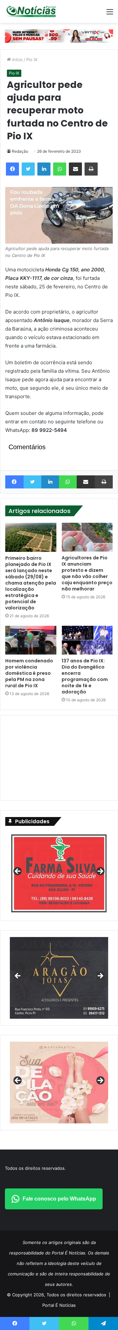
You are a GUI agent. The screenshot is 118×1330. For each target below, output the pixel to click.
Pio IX (31, 59)
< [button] (18, 872)
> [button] (100, 872)
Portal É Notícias (59, 1305)
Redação (20, 151)
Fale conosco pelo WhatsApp (59, 1199)
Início (17, 59)
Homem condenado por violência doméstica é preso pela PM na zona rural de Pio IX (29, 673)
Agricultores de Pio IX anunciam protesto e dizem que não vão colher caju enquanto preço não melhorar (87, 573)
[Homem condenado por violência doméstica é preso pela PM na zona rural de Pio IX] (30, 640)
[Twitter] (28, 169)
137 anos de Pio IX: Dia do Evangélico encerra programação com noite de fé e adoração (85, 676)
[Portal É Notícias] (31, 11)
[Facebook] (12, 169)
